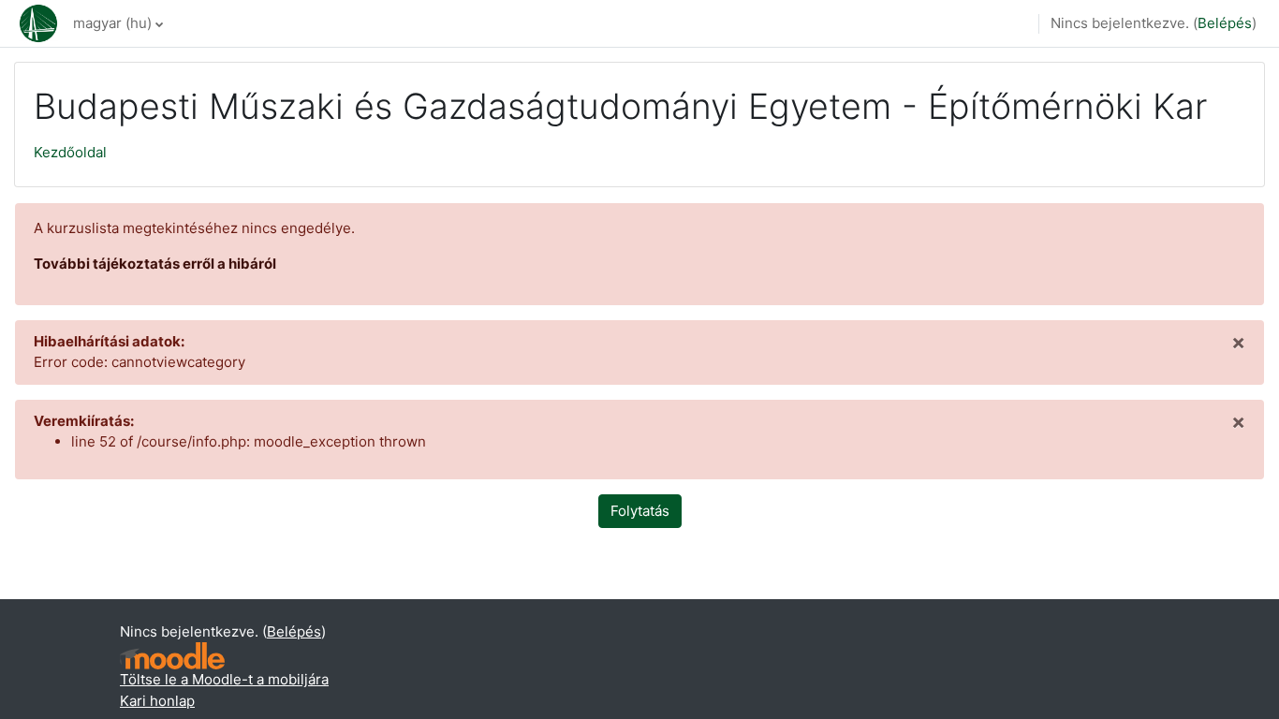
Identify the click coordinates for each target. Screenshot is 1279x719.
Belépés (1225, 23)
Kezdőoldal (70, 152)
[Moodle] (172, 655)
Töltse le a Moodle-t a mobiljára (224, 679)
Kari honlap (157, 701)
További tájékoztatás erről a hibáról (155, 263)
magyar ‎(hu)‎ (112, 23)
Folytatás (639, 511)
